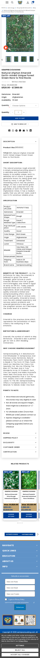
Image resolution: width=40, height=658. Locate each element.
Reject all (20, 650)
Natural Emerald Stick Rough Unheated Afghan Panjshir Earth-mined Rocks (11, 498)
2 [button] (20, 522)
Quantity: (6, 106)
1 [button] (17, 522)
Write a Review (19, 82)
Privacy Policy (23, 641)
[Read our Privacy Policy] (34, 602)
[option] (20, 33)
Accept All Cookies (20, 654)
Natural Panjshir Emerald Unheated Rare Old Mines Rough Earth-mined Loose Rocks (29, 498)
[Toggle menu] (7, 2)
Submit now (20, 607)
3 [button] (22, 522)
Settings (20, 645)
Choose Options (11, 515)
